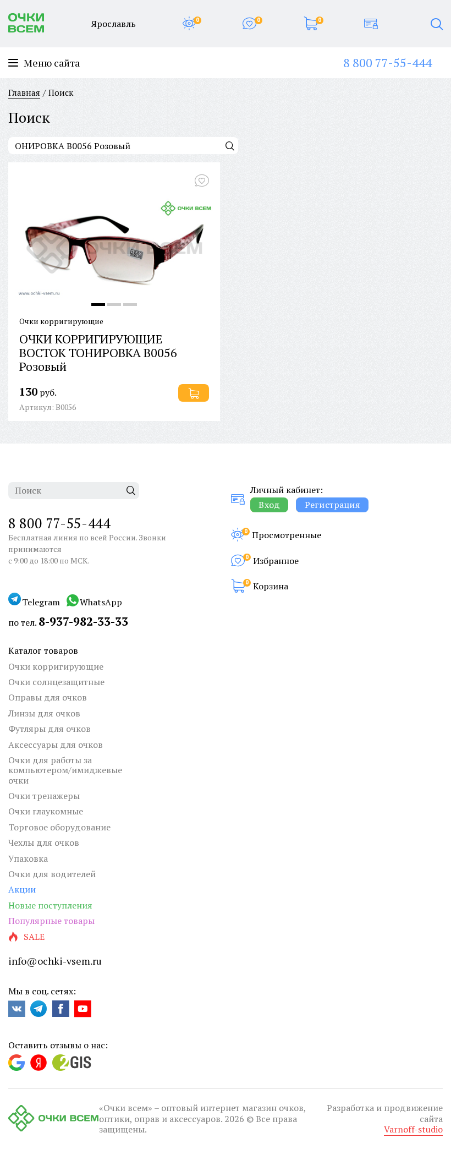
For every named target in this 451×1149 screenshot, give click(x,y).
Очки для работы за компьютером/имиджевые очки (65, 770)
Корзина (270, 586)
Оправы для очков (47, 697)
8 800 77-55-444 (387, 62)
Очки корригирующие (55, 666)
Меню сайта (52, 63)
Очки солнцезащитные (56, 682)
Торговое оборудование (59, 827)
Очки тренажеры (44, 796)
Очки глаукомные (45, 811)
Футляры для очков (49, 729)
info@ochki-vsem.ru (55, 960)
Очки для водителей (52, 874)
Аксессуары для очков (55, 744)
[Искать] (230, 145)
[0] (189, 24)
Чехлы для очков (43, 842)
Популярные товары (51, 921)
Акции (22, 889)
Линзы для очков (44, 713)
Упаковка (28, 858)
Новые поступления (50, 905)
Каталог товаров (43, 650)
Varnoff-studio (413, 1129)
